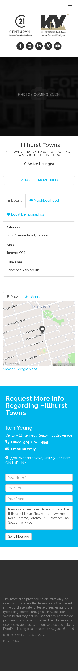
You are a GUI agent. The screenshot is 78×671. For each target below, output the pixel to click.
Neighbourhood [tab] (46, 200)
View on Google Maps (20, 369)
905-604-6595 (35, 442)
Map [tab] (14, 296)
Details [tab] (16, 200)
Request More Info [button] (39, 180)
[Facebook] (20, 46)
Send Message (18, 536)
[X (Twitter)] (49, 46)
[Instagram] (30, 46)
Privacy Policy (11, 641)
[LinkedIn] (39, 46)
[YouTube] (58, 46)
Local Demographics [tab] (27, 214)
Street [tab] (34, 296)
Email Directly (23, 449)
